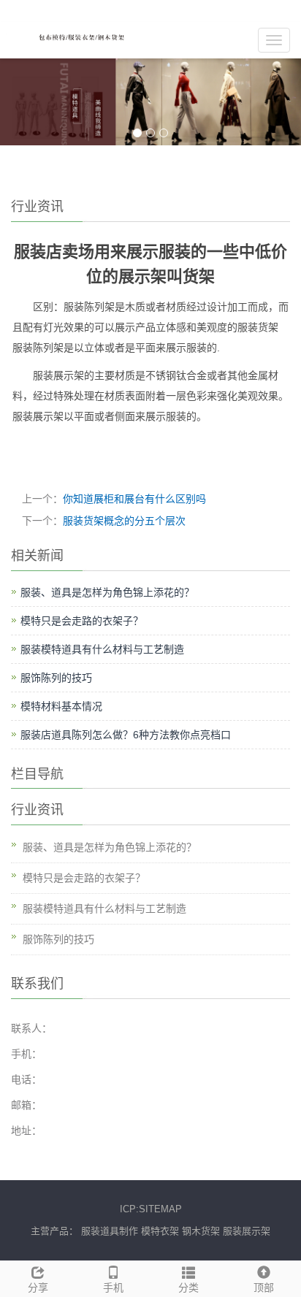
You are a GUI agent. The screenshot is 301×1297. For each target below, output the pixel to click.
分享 (38, 1287)
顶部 (264, 1287)
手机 (113, 1287)
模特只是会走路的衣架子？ (81, 621)
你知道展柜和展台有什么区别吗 (134, 499)
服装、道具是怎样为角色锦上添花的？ (107, 592)
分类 (188, 1287)
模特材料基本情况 (61, 706)
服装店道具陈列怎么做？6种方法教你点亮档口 (125, 735)
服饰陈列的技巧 (56, 678)
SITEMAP (160, 1209)
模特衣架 (160, 1230)
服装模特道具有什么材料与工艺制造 (102, 649)
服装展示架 (246, 1230)
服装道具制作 (109, 1230)
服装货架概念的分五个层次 (124, 521)
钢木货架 (201, 1230)
